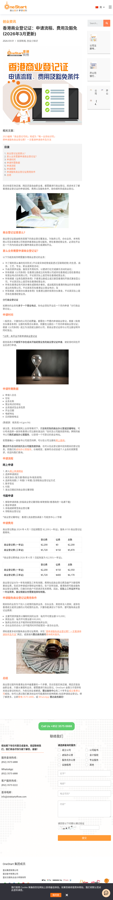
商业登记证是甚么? (16, 153)
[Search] (106, 23)
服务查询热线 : (9, 757)
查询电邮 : (6, 792)
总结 (9, 174)
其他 (92, 764)
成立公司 (66, 750)
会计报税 (94, 755)
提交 (84, 838)
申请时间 (11, 159)
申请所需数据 (13, 162)
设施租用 (66, 764)
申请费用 (11, 168)
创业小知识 (32, 40)
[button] (56, 726)
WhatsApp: (7, 769)
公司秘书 (94, 750)
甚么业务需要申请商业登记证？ (22, 156)
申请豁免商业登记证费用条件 (21, 171)
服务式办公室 (68, 760)
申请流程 (11, 165)
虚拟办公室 (67, 755)
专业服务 (94, 760)
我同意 (56, 895)
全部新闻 (21, 40)
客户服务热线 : (9, 780)
